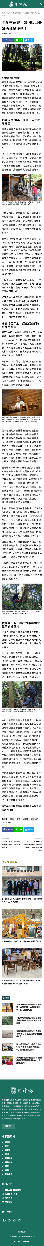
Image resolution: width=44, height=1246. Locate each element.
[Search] (41, 4)
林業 (18, 819)
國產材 (25, 819)
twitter (30, 40)
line (20, 40)
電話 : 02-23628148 (13, 1190)
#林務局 (11, 819)
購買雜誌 (8, 1202)
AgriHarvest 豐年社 (28, 1236)
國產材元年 (34, 819)
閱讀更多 (8, 1126)
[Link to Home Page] (22, 4)
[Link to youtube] (9, 1220)
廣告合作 (8, 1198)
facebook (9, 40)
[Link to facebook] (4, 1220)
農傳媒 (4, 33)
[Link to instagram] (14, 1220)
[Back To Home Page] (22, 1090)
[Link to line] (19, 1220)
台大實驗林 (7, 822)
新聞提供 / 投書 (11, 1194)
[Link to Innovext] (26, 1241)
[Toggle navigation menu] (4, 4)
